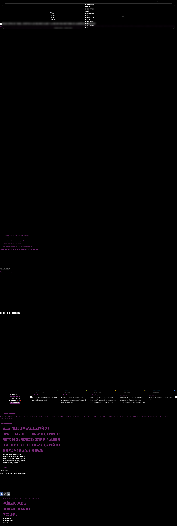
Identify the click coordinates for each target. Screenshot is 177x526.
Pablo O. (96, 391)
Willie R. (38, 391)
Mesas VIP (87, 7)
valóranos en (14, 403)
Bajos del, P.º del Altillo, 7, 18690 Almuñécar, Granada (13, 473)
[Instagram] (122, 16)
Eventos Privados (89, 9)
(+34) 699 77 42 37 (4, 470)
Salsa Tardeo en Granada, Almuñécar (26, 428)
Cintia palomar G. (127, 391)
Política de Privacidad (16, 509)
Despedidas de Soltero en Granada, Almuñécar (31, 445)
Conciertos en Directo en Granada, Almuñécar (31, 434)
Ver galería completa (5, 269)
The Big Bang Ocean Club (15, 394)
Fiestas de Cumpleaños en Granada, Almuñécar (32, 439)
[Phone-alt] (8, 494)
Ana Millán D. (67, 391)
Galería (87, 11)
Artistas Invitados (89, 13)
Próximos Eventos (89, 5)
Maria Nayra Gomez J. (157, 391)
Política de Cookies (14, 503)
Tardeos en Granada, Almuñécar (23, 451)
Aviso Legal (10, 514)
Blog (86, 15)
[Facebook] (119, 16)
